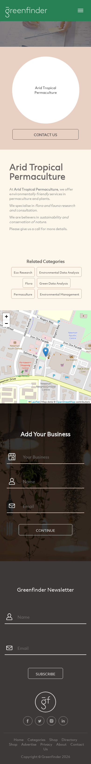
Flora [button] (28, 283)
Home (19, 739)
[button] (46, 352)
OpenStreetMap (65, 402)
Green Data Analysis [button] (53, 283)
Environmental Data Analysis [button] (59, 272)
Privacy (46, 744)
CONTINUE (45, 530)
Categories (37, 739)
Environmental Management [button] (59, 294)
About (61, 744)
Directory (69, 739)
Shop (53, 739)
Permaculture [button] (23, 294)
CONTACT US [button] (45, 134)
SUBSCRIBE (45, 674)
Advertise (29, 744)
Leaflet (35, 402)
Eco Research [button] (23, 272)
